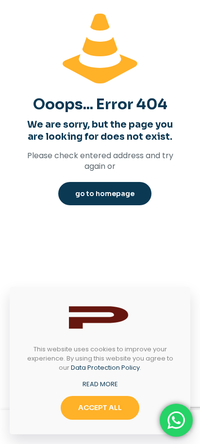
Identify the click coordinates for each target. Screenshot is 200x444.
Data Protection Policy (105, 367)
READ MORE (100, 384)
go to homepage (104, 193)
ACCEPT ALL (100, 407)
